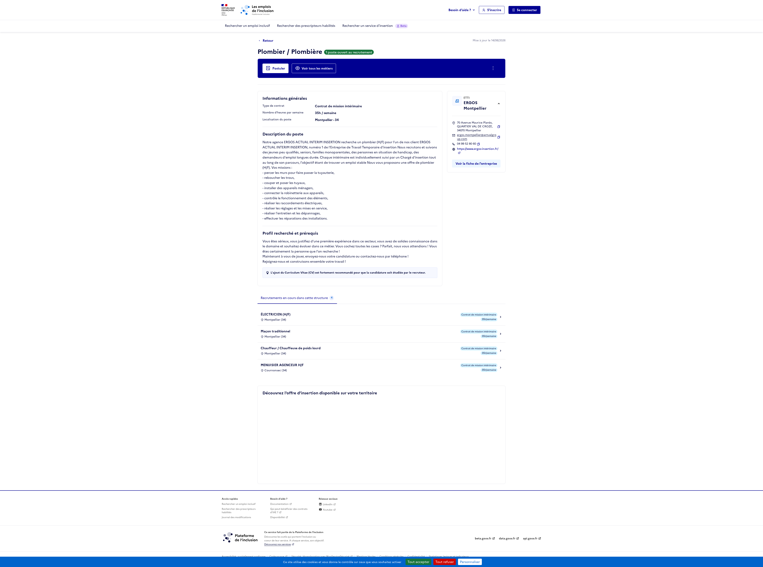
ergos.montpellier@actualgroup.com (476, 137)
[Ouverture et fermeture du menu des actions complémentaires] (494, 68)
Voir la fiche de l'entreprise (476, 163)
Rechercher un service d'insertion (374, 25)
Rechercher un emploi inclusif (247, 25)
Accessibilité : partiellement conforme (243, 556)
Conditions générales (392, 556)
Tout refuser (444, 561)
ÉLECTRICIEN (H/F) (275, 314)
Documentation (279, 504)
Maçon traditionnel (275, 331)
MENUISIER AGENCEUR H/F (282, 365)
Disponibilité (277, 517)
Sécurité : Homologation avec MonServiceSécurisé (320, 556)
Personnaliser (470, 561)
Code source (276, 556)
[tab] (297, 298)
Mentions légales (366, 556)
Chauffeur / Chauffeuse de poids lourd (291, 348)
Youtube (327, 510)
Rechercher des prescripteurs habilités (306, 25)
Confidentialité (416, 556)
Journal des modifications (236, 517)
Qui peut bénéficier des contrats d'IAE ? (288, 510)
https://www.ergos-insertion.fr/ (477, 149)
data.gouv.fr (507, 538)
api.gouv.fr (530, 538)
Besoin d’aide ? (459, 10)
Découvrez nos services (277, 544)
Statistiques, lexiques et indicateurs (449, 556)
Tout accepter (418, 561)
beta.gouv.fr (483, 538)
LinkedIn (327, 504)
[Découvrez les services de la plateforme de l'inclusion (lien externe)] (240, 537)
